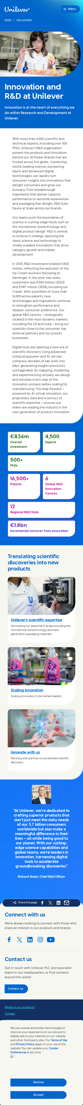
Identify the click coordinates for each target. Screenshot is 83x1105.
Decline (38, 1082)
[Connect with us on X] (19, 939)
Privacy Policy (25, 1044)
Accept (38, 1095)
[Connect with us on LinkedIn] (30, 939)
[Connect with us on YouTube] (51, 939)
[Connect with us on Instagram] (40, 939)
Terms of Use (59, 1040)
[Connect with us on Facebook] (9, 939)
